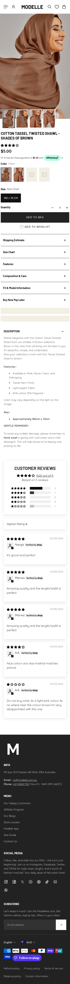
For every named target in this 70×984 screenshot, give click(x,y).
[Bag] (64, 7)
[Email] (55, 882)
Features (8, 264)
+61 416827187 (21, 784)
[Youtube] (31, 882)
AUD (29, 942)
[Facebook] (14, 882)
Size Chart (9, 252)
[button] (10, 145)
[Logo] (32, 6)
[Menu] (6, 7)
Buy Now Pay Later (14, 299)
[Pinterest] (39, 882)
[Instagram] (6, 882)
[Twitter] (22, 882)
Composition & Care (15, 276)
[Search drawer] (49, 7)
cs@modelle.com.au (25, 780)
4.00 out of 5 (44, 475)
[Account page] (13, 7)
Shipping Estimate (13, 240)
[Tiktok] (47, 882)
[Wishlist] (56, 7)
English (8, 942)
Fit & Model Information (16, 288)
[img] (16, 539)
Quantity (5, 207)
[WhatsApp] (6, 890)
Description (12, 331)
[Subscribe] (61, 925)
